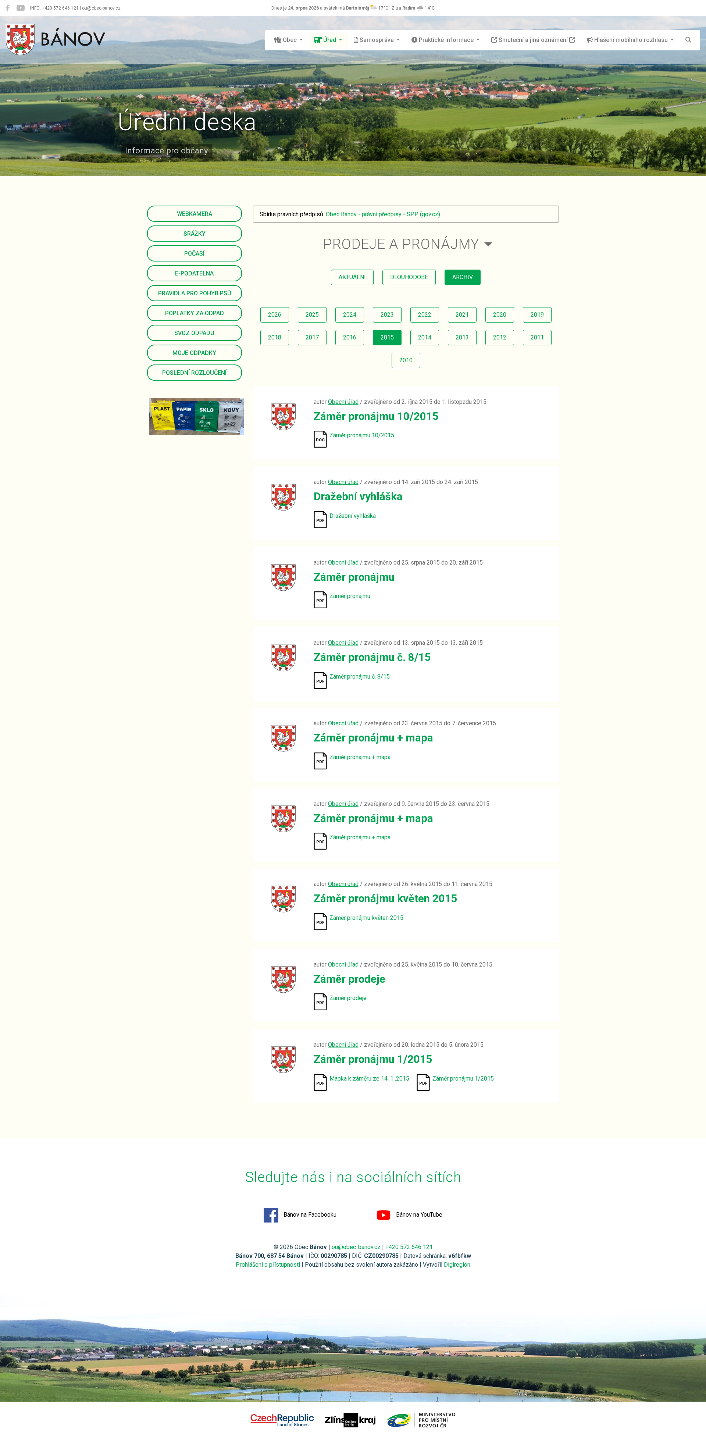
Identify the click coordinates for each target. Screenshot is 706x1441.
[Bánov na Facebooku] (8, 8)
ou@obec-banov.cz (356, 1246)
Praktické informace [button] (446, 39)
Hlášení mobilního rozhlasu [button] (631, 39)
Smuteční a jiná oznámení (533, 39)
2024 (349, 314)
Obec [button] (289, 39)
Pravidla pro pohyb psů (194, 293)
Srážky (194, 233)
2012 (499, 337)
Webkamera (194, 213)
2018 (274, 337)
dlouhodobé (409, 277)
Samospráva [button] (376, 39)
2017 (312, 337)
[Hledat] (688, 40)
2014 (424, 337)
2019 (537, 314)
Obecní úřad (343, 401)
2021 (462, 314)
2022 (424, 314)
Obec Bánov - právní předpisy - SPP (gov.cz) (383, 214)
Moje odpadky (194, 352)
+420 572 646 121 (409, 1246)
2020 (499, 314)
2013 (462, 337)
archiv (462, 277)
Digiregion (457, 1264)
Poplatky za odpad (194, 313)
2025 (312, 314)
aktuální (352, 277)
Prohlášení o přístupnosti (268, 1264)
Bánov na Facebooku (309, 1214)
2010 (406, 360)
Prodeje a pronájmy (401, 244)
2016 (349, 337)
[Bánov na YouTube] (20, 8)
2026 (274, 314)
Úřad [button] (330, 39)
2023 (387, 314)
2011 (537, 337)
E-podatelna (194, 273)
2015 (387, 337)
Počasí (194, 253)
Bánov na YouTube (418, 1214)
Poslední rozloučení (194, 372)
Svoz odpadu (194, 333)
